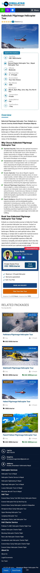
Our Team (4, 561)
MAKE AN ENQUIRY (20, 285)
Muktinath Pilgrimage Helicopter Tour (18, 368)
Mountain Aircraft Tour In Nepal (11, 491)
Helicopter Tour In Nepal (9, 474)
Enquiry (6, 570)
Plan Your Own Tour (20, 291)
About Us (4, 554)
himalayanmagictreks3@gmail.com (18, 459)
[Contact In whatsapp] (16, 257)
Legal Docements (7, 557)
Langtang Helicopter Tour (9, 516)
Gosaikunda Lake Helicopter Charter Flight (14, 540)
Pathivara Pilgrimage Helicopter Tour (18, 335)
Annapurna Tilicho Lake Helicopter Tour (14, 519)
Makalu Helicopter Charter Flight (11, 530)
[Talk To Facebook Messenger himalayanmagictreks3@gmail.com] (12, 10)
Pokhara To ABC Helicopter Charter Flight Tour (16, 526)
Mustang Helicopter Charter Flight (12, 533)
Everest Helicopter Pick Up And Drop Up (14, 502)
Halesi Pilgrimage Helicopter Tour (16, 402)
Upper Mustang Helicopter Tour (11, 512)
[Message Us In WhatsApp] (2, 10)
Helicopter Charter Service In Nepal (12, 477)
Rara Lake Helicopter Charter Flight (12, 537)
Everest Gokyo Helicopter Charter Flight (14, 547)
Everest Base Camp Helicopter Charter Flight (15, 544)
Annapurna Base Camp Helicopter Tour (13, 509)
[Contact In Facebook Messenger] (24, 257)
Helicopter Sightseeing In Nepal (11, 481)
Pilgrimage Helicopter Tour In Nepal (12, 484)
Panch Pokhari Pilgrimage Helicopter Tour (20, 435)
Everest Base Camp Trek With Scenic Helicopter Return (18, 498)
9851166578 (11, 452)
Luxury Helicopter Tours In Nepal (11, 488)
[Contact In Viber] (20, 257)
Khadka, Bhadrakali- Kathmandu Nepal (19, 465)
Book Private (16, 570)
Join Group (32, 315)
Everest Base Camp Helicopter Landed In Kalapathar (18, 505)
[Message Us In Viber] (7, 10)
